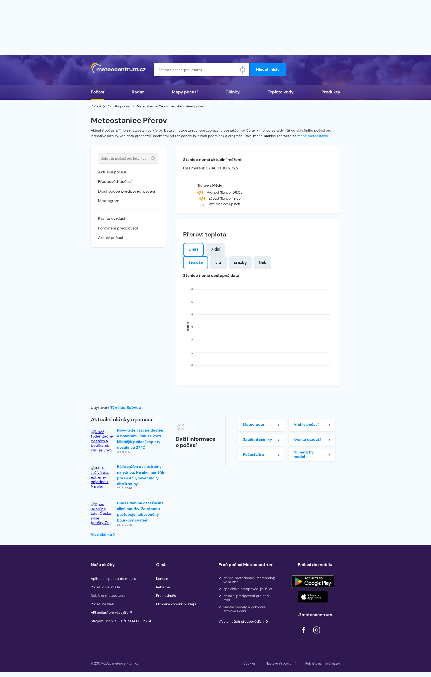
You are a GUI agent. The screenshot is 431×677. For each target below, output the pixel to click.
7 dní (215, 249)
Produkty (331, 92)
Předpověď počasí (115, 181)
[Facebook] (304, 634)
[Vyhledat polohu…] (242, 69)
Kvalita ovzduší (111, 218)
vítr (218, 262)
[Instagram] (316, 634)
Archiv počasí (110, 237)
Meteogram (108, 200)
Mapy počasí (185, 92)
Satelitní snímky (257, 439)
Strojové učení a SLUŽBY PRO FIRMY (119, 621)
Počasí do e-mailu (105, 587)
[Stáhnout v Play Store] (313, 581)
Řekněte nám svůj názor (322, 663)
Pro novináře (166, 595)
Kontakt (162, 578)
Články (232, 92)
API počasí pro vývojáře (109, 612)
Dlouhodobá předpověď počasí (126, 191)
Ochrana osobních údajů (176, 604)
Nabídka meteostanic (108, 595)
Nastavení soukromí (280, 663)
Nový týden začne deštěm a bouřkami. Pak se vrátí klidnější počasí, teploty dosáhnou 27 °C (140, 439)
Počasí (97, 92)
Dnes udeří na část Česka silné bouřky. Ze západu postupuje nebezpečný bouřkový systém (140, 512)
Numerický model (304, 454)
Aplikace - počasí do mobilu (113, 578)
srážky (240, 262)
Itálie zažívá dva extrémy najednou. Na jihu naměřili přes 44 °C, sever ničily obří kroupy (140, 475)
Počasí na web (102, 604)
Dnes (193, 249)
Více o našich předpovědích (241, 621)
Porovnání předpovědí (118, 228)
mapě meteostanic (312, 136)
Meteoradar (253, 424)
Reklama (163, 587)
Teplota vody (281, 92)
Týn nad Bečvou (125, 407)
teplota (196, 262)
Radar (138, 92)
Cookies (249, 663)
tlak (262, 262)
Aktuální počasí (119, 106)
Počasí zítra (253, 454)
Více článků (102, 534)
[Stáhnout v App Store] (313, 596)
